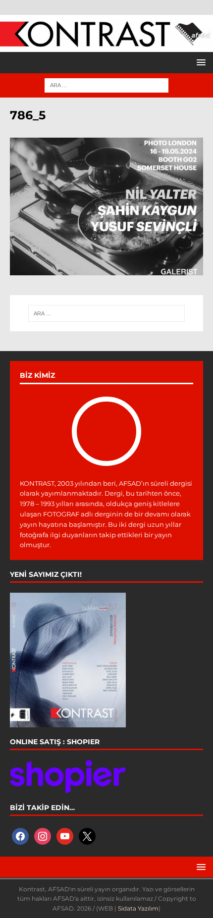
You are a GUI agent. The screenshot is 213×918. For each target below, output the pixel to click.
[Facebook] (20, 836)
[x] (87, 836)
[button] (199, 62)
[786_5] (106, 269)
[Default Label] (64, 836)
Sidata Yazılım (138, 908)
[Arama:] (106, 84)
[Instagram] (42, 836)
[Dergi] (106, 42)
